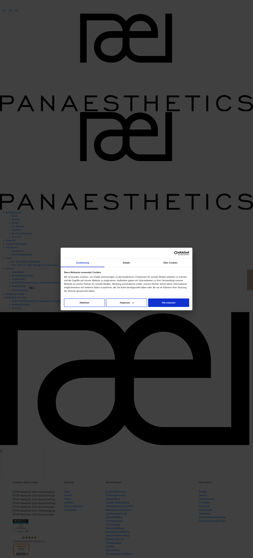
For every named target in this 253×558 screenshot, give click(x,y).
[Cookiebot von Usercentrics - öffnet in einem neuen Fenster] (176, 253)
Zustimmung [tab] (82, 262)
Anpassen (125, 302)
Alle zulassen (168, 302)
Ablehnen (84, 302)
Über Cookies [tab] (170, 262)
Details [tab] (126, 262)
